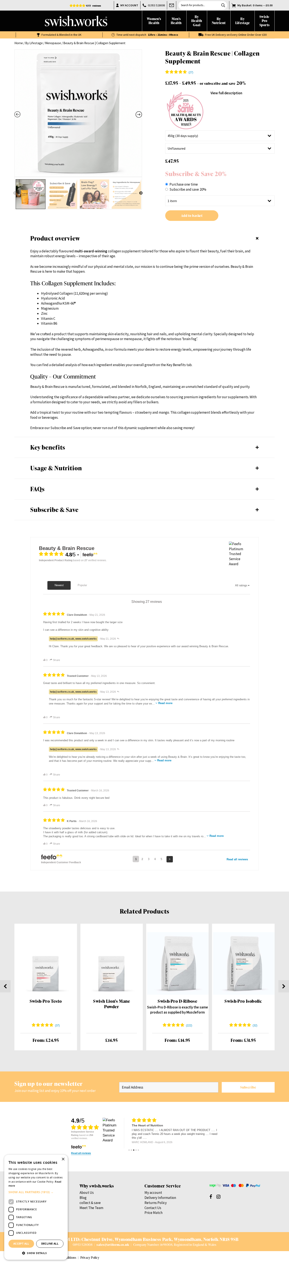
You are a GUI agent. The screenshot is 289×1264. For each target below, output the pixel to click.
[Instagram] (218, 1196)
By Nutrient (219, 21)
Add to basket (191, 215)
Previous (15, 193)
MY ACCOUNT (129, 5)
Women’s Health (154, 21)
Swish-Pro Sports (264, 21)
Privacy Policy (89, 1257)
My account (153, 1192)
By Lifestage (242, 21)
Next (141, 193)
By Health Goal (196, 21)
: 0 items (254, 5)
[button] (35, 1192)
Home (18, 43)
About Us (87, 1192)
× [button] (63, 1159)
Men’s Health (176, 21)
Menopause (53, 43)
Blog (83, 1197)
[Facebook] (210, 1196)
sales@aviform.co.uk (112, 1244)
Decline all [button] (49, 1243)
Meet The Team (91, 1207)
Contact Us (152, 1207)
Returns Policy (155, 1202)
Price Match (153, 1212)
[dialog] (36, 1207)
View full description (226, 93)
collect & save (90, 1202)
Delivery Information (160, 1197)
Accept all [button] (21, 1243)
